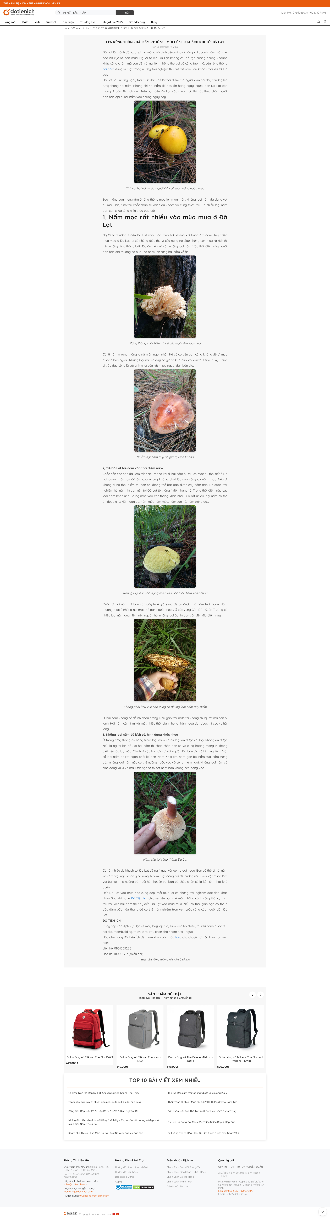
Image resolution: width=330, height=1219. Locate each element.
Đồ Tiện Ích (139, 898)
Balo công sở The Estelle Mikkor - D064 (190, 1059)
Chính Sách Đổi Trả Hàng (180, 1176)
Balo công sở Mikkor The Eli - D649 (90, 1057)
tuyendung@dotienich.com (94, 1195)
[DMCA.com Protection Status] (143, 1186)
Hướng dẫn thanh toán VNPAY (131, 1167)
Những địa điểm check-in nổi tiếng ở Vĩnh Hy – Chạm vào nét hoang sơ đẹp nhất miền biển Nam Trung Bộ (114, 1122)
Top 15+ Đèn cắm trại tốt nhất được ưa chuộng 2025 (197, 1092)
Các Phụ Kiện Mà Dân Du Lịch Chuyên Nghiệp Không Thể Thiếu (103, 1092)
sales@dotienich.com (75, 1184)
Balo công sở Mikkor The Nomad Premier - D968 (241, 1059)
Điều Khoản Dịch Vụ (178, 1186)
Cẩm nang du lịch (80, 28)
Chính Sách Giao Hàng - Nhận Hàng (186, 1172)
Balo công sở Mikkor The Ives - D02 (140, 1059)
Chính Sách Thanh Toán (179, 1181)
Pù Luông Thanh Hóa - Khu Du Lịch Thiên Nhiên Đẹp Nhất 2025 (203, 1133)
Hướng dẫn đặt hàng (126, 1172)
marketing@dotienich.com (78, 1191)
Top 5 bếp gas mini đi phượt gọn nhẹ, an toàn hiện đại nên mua (104, 1102)
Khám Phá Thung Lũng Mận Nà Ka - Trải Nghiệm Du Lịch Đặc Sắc (105, 1133)
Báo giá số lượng (124, 1176)
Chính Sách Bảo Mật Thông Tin (184, 1167)
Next (260, 994)
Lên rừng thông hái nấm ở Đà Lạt (168, 959)
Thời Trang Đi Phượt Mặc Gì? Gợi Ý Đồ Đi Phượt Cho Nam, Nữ (202, 1102)
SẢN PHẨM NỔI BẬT (165, 994)
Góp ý (118, 1181)
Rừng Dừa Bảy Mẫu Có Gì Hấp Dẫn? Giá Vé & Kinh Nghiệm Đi (103, 1111)
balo (178, 937)
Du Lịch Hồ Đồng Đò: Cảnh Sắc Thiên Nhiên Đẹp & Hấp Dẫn (201, 1122)
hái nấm (108, 69)
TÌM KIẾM (124, 12)
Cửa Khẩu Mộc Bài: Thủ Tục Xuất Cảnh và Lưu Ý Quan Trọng (202, 1111)
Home (66, 28)
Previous (252, 994)
